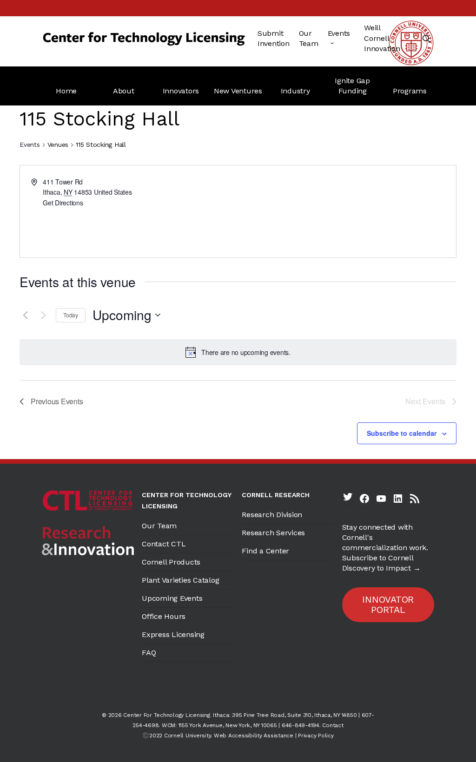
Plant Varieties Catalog (180, 580)
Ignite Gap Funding (352, 85)
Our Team (159, 525)
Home (66, 90)
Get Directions (63, 202)
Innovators (181, 90)
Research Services (273, 532)
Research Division (272, 514)
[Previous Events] (25, 315)
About (123, 90)
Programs (410, 90)
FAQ (149, 652)
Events (30, 144)
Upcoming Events (172, 598)
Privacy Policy (316, 735)
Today (70, 315)
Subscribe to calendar (401, 433)
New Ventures (238, 90)
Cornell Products (171, 562)
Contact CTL (163, 543)
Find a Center (265, 550)
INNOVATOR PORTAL (388, 604)
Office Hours (163, 616)
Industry (295, 90)
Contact (332, 725)
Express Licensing (173, 634)
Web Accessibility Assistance (253, 735)
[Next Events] (43, 315)
